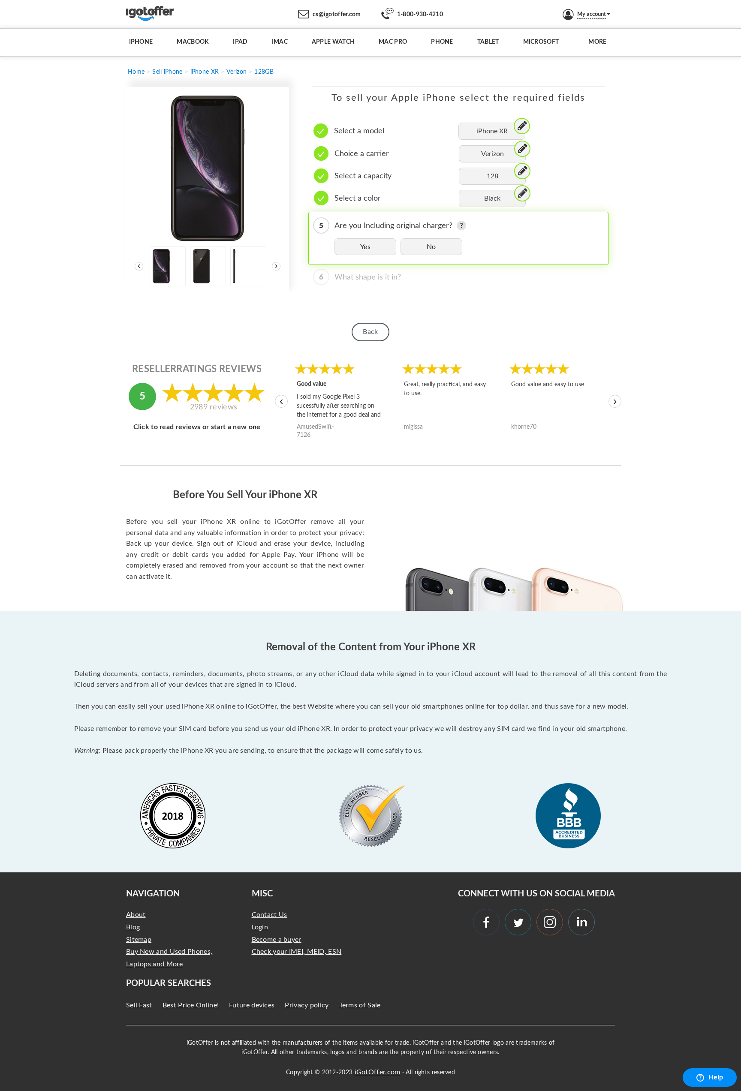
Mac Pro (393, 42)
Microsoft (541, 42)
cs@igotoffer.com (337, 15)
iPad (240, 42)
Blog (133, 927)
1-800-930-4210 (420, 15)
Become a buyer (276, 939)
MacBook (193, 42)
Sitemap (138, 939)
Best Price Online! (191, 1005)
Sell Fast (139, 1005)
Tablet (488, 42)
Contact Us (269, 914)
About (136, 914)
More (597, 42)
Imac (280, 42)
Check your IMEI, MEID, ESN (297, 951)
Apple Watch (333, 42)
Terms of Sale (360, 1005)
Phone (442, 42)
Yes (365, 246)
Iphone (141, 42)
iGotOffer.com (378, 1072)
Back (370, 331)
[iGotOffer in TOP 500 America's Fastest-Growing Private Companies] (173, 816)
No (431, 246)
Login (260, 927)
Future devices (251, 1005)
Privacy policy (306, 1005)
